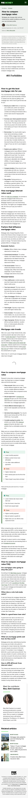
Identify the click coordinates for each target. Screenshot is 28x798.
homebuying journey (9, 543)
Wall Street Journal (15, 573)
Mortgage (10, 8)
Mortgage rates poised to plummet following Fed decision (17, 739)
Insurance (14, 754)
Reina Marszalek (11, 30)
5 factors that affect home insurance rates (17, 758)
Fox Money (4, 8)
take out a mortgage (12, 196)
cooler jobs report (10, 337)
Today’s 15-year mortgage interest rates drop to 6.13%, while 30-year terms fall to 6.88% (18, 748)
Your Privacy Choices (15, 785)
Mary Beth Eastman (12, 25)
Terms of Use (15, 784)
